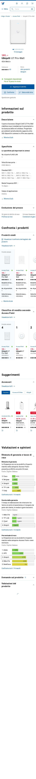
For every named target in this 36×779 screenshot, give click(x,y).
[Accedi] (22, 3)
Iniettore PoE (19, 416)
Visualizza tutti (7, 246)
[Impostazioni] (16, 3)
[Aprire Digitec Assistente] (27, 3)
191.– (5, 55)
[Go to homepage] (3, 3)
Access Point (16, 16)
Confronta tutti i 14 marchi (11, 495)
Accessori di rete (6, 416)
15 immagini (18, 52)
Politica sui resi (7, 217)
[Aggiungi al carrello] (2, 430)
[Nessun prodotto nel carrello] (32, 3)
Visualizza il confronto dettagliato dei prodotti (16, 240)
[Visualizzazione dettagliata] (18, 484)
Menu (6, 9)
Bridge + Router (5, 16)
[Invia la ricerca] (12, 9)
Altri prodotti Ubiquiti (25, 69)
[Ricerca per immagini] (32, 9)
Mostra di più (8, 137)
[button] (18, 80)
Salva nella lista (27, 92)
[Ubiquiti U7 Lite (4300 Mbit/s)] (21, 340)
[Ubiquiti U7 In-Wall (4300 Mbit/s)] (21, 265)
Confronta (10, 92)
